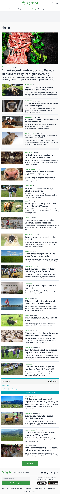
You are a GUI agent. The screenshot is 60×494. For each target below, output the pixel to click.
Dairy (19, 9)
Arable (29, 9)
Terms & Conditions (16, 488)
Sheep (34, 9)
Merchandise (51, 488)
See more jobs (30, 392)
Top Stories (13, 9)
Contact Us (5, 488)
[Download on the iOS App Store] (42, 483)
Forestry (48, 9)
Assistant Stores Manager (10, 389)
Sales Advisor (6, 385)
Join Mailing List (15, 483)
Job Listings (6, 381)
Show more (30, 463)
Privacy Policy (28, 488)
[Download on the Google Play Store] (53, 483)
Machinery (41, 9)
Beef (24, 9)
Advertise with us (40, 488)
